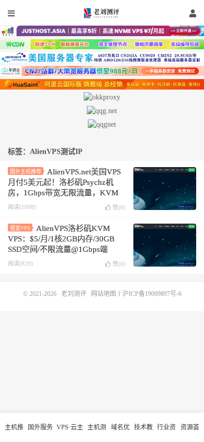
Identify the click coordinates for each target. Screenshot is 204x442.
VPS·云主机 (69, 433)
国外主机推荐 (25, 171)
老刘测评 (102, 13)
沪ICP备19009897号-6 (152, 293)
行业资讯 (166, 433)
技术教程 (143, 433)
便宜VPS (20, 228)
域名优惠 (120, 433)
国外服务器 (40, 433)
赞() (119, 207)
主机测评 (96, 433)
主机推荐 (14, 433)
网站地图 (103, 293)
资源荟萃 (189, 433)
